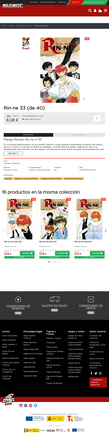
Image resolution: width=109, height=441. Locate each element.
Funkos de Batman (54, 383)
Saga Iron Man (30, 363)
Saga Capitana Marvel (30, 344)
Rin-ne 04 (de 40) (83, 242)
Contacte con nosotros (95, 337)
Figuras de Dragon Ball (54, 378)
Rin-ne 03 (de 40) (48, 242)
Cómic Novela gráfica (8, 353)
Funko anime (52, 347)
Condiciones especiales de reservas (95, 365)
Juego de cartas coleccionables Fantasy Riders (75, 356)
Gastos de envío (96, 359)
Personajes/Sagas (33, 332)
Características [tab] (79, 135)
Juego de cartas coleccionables (75, 344)
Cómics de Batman (10, 358)
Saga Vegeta (29, 358)
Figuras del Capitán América (54, 353)
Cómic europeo (9, 340)
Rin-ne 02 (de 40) (13, 242)
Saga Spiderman (31, 371)
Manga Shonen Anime (51, 178)
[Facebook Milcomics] (25, 405)
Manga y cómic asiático (26, 178)
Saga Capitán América (29, 337)
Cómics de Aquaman (6, 377)
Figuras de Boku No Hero (55, 360)
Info (18, 313)
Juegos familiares (75, 349)
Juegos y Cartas (76, 332)
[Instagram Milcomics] (20, 405)
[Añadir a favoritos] (97, 118)
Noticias (34, 2)
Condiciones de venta (96, 353)
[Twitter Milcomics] (35, 405)
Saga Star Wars (30, 376)
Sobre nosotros (48, 2)
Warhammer (73, 377)
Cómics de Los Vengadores (8, 371)
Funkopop (50, 343)
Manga (8, 178)
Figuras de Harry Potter (53, 366)
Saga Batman (29, 367)
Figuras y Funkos (51, 333)
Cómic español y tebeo (9, 346)
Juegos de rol (74, 363)
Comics (6, 332)
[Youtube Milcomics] (30, 405)
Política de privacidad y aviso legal (97, 345)
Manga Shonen (10, 246)
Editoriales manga (73, 178)
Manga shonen (45, 246)
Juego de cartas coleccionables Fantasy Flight (75, 370)
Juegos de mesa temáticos (75, 337)
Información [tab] (28, 135)
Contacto (61, 2)
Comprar (26, 253)
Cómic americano (10, 336)
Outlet (76, 2)
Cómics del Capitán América (10, 364)
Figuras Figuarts (53, 372)
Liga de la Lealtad (93, 2)
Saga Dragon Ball (31, 349)
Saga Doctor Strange (33, 354)
